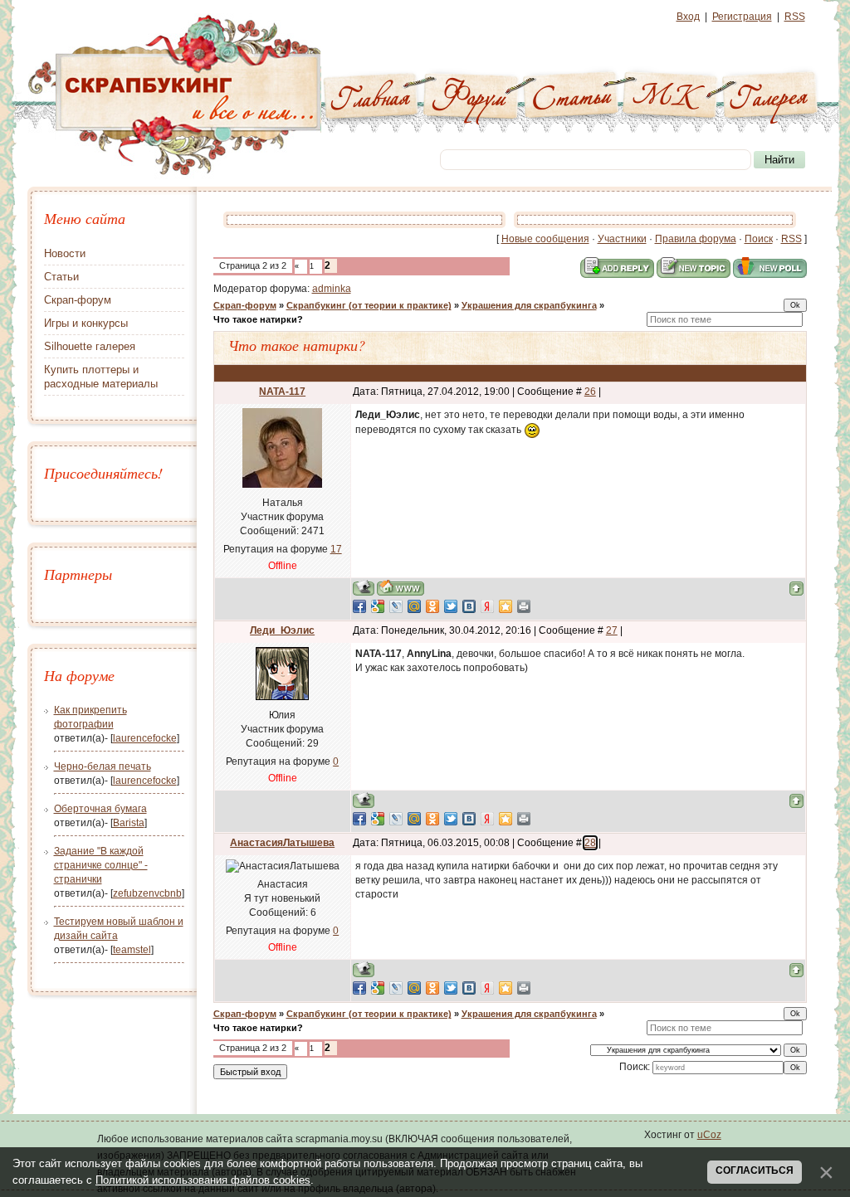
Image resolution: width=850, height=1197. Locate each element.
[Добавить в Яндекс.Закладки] (487, 606)
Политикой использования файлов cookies (202, 1180)
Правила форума (695, 239)
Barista (128, 823)
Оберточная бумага (100, 809)
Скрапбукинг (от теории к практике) (369, 305)
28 (590, 843)
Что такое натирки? (258, 319)
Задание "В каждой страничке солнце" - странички (101, 865)
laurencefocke (145, 738)
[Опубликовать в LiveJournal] (396, 606)
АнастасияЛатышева (282, 843)
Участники (622, 239)
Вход (688, 16)
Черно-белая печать (102, 766)
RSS (794, 16)
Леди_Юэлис (282, 630)
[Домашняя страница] (400, 588)
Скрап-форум (244, 305)
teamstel (132, 950)
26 (590, 391)
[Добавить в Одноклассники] (432, 606)
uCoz (709, 1135)
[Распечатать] (523, 606)
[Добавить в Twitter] (450, 606)
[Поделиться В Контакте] (469, 606)
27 (612, 630)
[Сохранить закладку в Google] (377, 606)
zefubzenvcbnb (147, 893)
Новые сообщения (545, 239)
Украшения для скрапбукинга (529, 305)
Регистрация (742, 16)
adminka (331, 288)
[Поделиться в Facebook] (359, 606)
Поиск (759, 239)
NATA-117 (282, 391)
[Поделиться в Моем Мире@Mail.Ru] (414, 606)
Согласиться (755, 1170)
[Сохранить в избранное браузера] (505, 606)
